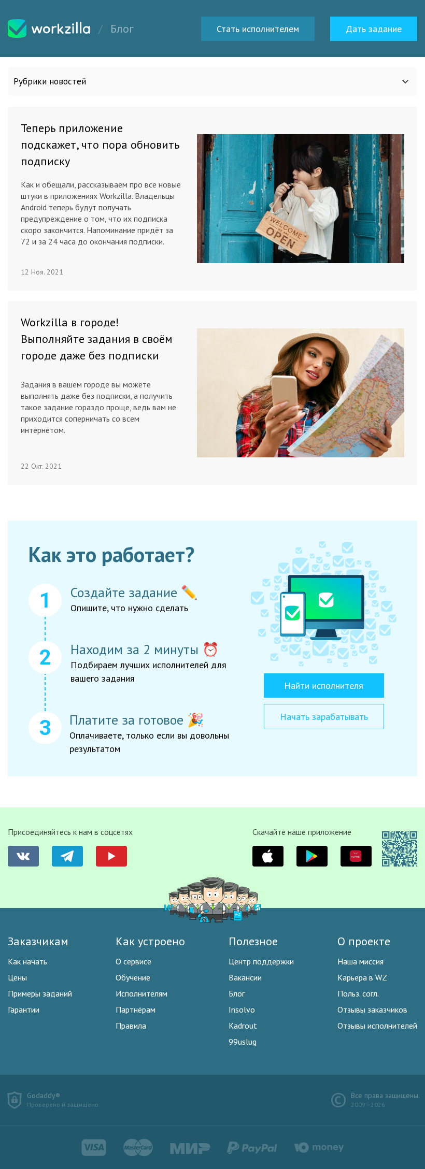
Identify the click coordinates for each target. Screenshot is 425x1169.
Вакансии (245, 977)
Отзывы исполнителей (377, 1025)
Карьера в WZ (362, 977)
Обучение (133, 977)
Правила (131, 1025)
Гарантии (23, 1009)
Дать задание (374, 29)
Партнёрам (135, 1009)
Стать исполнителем (258, 29)
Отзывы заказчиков (372, 1009)
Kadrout (243, 1025)
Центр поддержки (261, 961)
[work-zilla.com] (49, 28)
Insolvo (242, 1009)
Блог (237, 993)
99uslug (243, 1041)
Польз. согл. (358, 993)
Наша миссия (360, 961)
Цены (17, 977)
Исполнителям (141, 993)
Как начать (27, 961)
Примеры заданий (40, 993)
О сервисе (133, 961)
